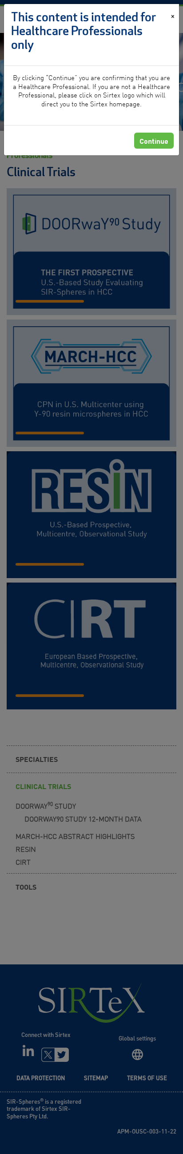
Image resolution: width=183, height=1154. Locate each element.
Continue (153, 140)
